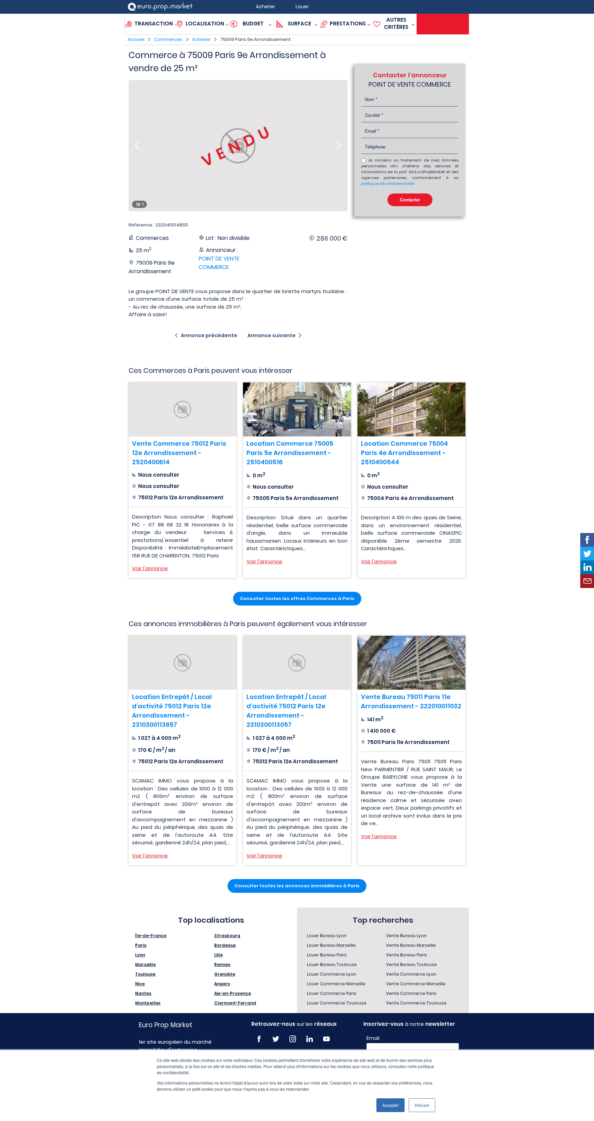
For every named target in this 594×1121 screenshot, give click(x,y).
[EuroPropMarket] (160, 6)
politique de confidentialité (387, 183)
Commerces (168, 39)
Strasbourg (227, 936)
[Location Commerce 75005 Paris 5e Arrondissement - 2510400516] (297, 409)
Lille (218, 955)
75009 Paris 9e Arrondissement (255, 39)
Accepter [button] (390, 1105)
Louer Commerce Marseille (336, 984)
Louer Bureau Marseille (331, 945)
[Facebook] (259, 1039)
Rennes (222, 964)
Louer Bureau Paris (327, 955)
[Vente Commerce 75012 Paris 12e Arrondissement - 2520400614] (182, 409)
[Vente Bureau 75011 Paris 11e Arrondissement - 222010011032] (411, 663)
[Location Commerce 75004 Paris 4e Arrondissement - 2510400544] (411, 409)
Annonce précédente (209, 335)
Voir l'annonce (150, 568)
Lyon (140, 955)
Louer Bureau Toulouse (332, 964)
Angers (222, 984)
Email (373, 1038)
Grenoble (224, 974)
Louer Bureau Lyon (326, 936)
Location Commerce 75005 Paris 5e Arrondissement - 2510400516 (289, 452)
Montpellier (148, 1003)
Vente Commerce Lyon (411, 974)
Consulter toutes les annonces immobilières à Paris (297, 886)
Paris (140, 945)
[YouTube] (326, 1039)
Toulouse (145, 974)
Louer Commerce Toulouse (336, 1003)
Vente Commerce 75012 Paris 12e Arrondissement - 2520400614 (179, 452)
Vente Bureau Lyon (406, 936)
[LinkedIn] (309, 1039)
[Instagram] (292, 1039)
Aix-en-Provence (232, 993)
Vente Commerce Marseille (416, 984)
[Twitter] (276, 1039)
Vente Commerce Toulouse (416, 1003)
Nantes (143, 993)
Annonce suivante (272, 335)
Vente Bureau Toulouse (411, 964)
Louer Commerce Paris (331, 993)
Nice (140, 984)
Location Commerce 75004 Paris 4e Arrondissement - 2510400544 (404, 452)
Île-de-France (150, 936)
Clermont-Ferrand (235, 1003)
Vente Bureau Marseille (411, 945)
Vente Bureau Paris (406, 955)
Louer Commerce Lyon (331, 974)
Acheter (201, 39)
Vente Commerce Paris (411, 993)
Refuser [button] (422, 1105)
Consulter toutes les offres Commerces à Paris (297, 598)
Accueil (136, 39)
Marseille (145, 964)
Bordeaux (225, 945)
